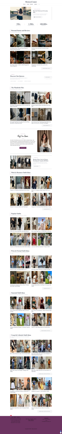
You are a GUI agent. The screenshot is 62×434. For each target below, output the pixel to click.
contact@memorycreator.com (46, 421)
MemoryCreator (31, 2)
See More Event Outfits (46, 288)
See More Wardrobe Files (46, 125)
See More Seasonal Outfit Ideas (45, 330)
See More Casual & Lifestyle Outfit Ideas (44, 411)
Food (28, 4)
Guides (31, 4)
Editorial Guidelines (31, 420)
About (35, 4)
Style (24, 4)
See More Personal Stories (46, 68)
